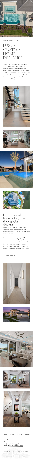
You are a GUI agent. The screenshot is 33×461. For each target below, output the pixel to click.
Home (5, 434)
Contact (27, 434)
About (12, 434)
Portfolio (19, 434)
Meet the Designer (11, 256)
